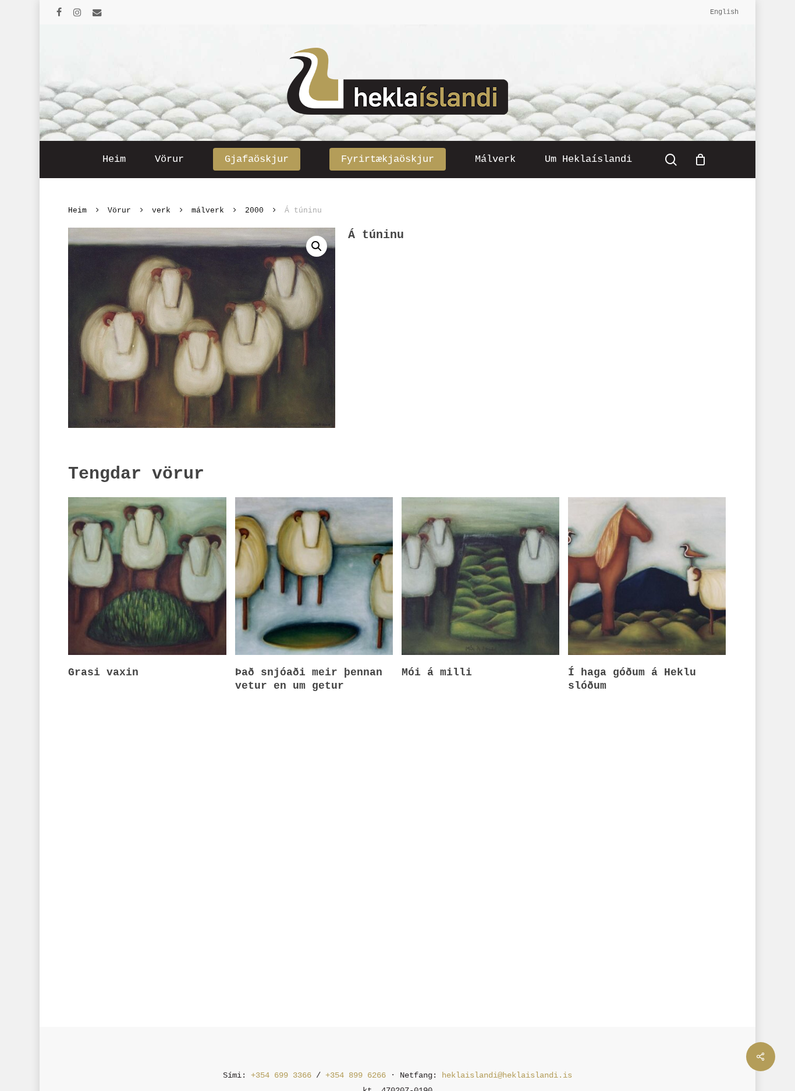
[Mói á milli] (480, 576)
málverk (207, 210)
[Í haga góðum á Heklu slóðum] (647, 576)
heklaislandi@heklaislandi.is (507, 1075)
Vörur (119, 210)
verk (161, 210)
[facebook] (59, 12)
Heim (77, 210)
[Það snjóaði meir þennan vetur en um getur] (314, 576)
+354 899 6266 (355, 1075)
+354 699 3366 (281, 1075)
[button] (316, 246)
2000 (254, 210)
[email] (97, 12)
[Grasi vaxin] (147, 576)
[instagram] (77, 12)
